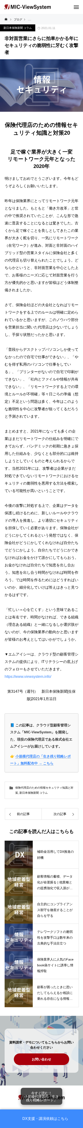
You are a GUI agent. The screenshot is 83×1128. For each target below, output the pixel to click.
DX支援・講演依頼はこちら (45, 1119)
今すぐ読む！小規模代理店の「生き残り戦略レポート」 (41, 1096)
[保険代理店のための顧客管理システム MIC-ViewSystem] (28, 7)
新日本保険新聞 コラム (17, 28)
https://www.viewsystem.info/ (28, 677)
